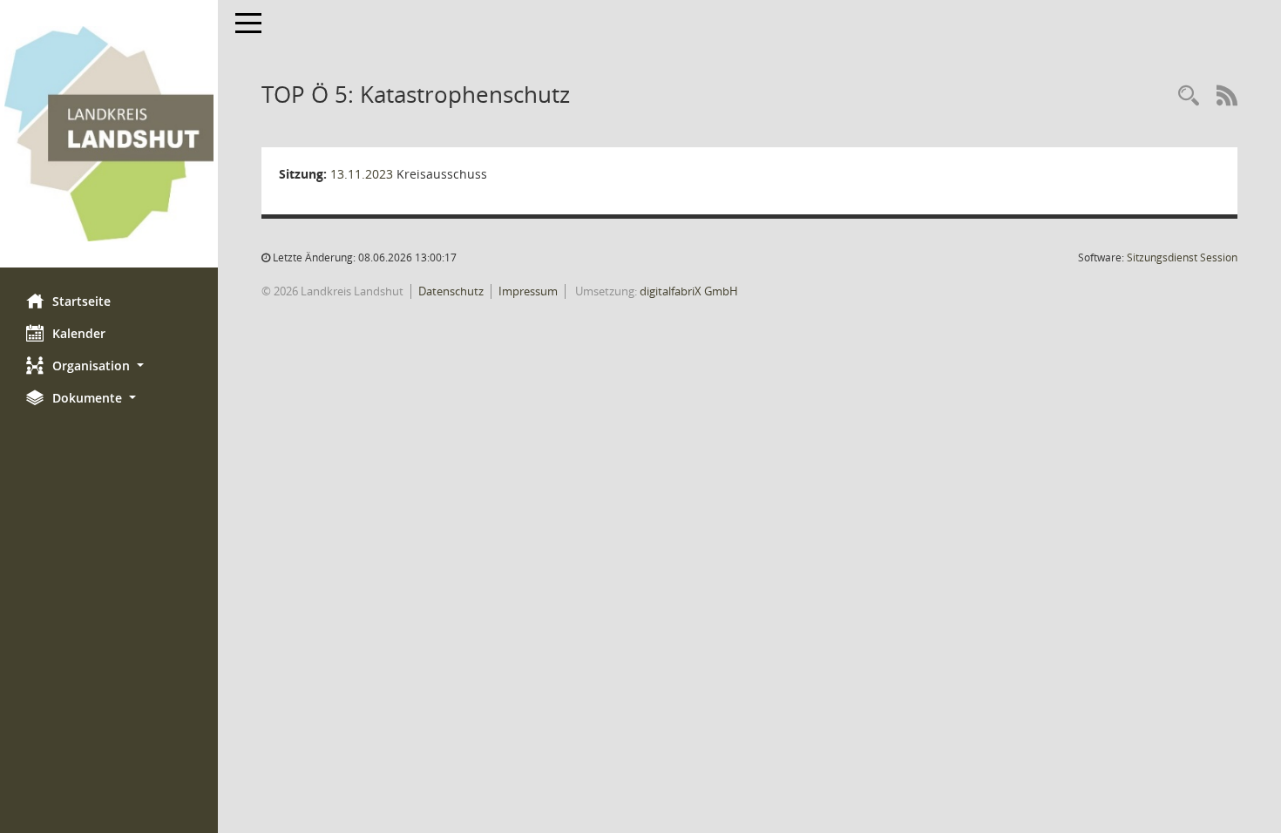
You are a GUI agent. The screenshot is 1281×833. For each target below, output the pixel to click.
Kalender (78, 333)
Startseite (81, 301)
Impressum (528, 291)
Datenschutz (451, 291)
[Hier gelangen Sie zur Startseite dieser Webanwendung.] (109, 133)
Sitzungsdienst (1182, 257)
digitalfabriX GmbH (689, 291)
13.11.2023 (361, 174)
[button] (109, 365)
